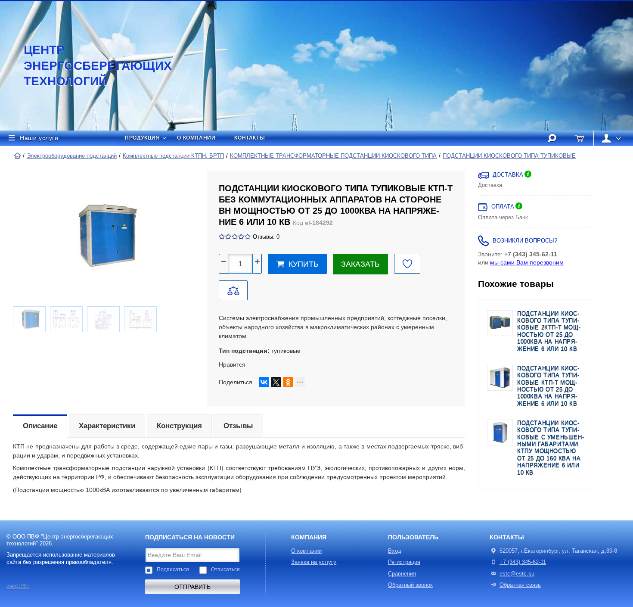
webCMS (17, 586)
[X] (276, 382)
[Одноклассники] (288, 382)
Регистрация (404, 562)
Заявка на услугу (313, 562)
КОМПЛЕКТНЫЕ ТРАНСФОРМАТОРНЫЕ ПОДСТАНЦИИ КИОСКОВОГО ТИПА (333, 156)
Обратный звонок (410, 585)
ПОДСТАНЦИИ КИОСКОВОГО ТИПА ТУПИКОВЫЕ (509, 156)
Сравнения (402, 574)
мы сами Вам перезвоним (527, 262)
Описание (40, 426)
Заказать (360, 264)
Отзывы (238, 426)
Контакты (249, 138)
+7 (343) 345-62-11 (523, 562)
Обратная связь (520, 585)
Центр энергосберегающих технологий (88, 65)
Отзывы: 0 (266, 237)
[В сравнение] (233, 290)
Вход (394, 551)
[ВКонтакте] (264, 382)
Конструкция (179, 426)
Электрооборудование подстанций (72, 156)
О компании (196, 138)
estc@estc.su (517, 574)
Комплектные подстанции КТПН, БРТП (173, 156)
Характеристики (107, 426)
